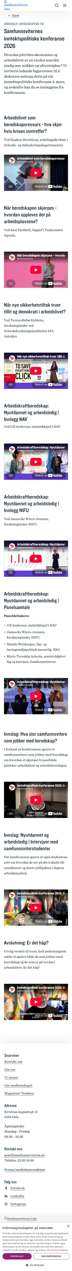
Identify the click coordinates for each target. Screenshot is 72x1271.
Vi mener (11, 1077)
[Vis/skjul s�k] (57, 5)
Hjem (15, 15)
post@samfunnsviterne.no (24, 1155)
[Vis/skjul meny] (65, 5)
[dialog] (36, 1247)
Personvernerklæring (57, 1250)
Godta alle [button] (17, 1256)
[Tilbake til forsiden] (7, 5)
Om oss (9, 1069)
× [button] (68, 1226)
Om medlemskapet (18, 1085)
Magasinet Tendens (19, 1093)
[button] (36, 1265)
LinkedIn (17, 1196)
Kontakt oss (13, 1061)
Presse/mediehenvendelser (24, 1169)
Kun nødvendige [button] (51, 1256)
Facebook (17, 1188)
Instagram (18, 1204)
